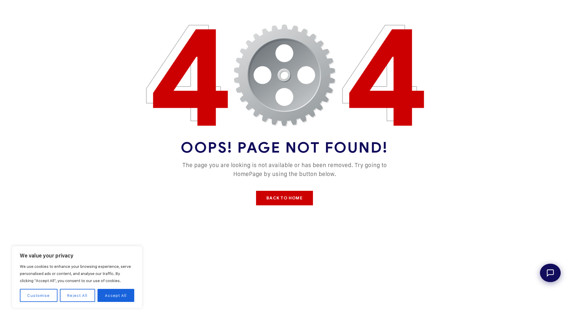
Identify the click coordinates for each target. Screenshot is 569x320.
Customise (38, 295)
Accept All (116, 295)
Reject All (77, 295)
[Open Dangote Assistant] (550, 273)
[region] (77, 277)
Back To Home (284, 198)
